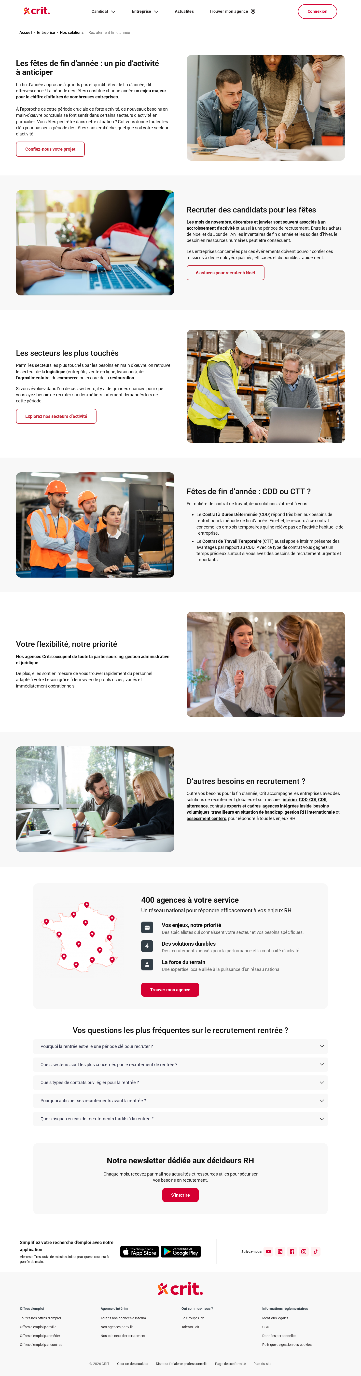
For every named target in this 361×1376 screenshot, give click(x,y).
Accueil (25, 32)
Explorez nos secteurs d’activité (56, 416)
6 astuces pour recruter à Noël (225, 272)
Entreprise (46, 32)
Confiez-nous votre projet (50, 149)
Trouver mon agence (170, 989)
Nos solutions (71, 32)
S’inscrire (180, 1195)
